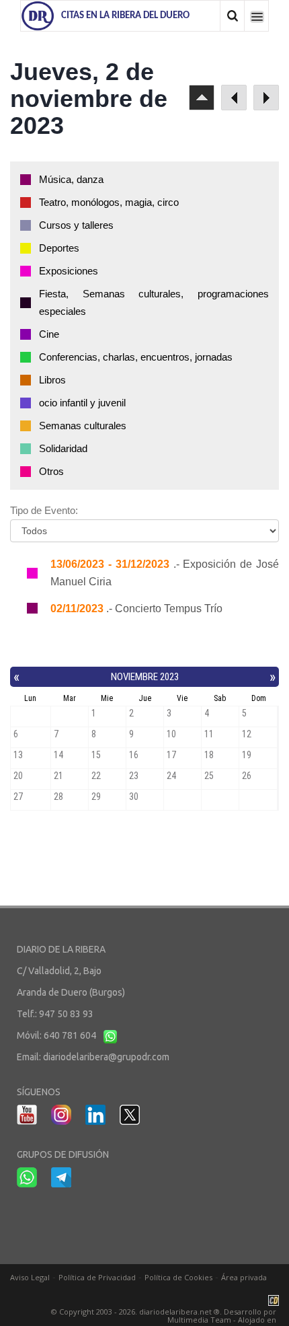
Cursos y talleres (76, 225)
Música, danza (71, 179)
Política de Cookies (178, 1277)
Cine (49, 334)
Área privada (244, 1277)
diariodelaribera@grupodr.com (106, 1057)
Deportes (59, 248)
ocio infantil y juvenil (82, 402)
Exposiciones (68, 271)
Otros (51, 471)
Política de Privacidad (97, 1277)
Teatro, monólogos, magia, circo (109, 202)
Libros (52, 379)
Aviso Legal (30, 1277)
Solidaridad (63, 448)
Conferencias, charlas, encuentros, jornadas (136, 357)
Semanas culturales (82, 425)
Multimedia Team (199, 1320)
